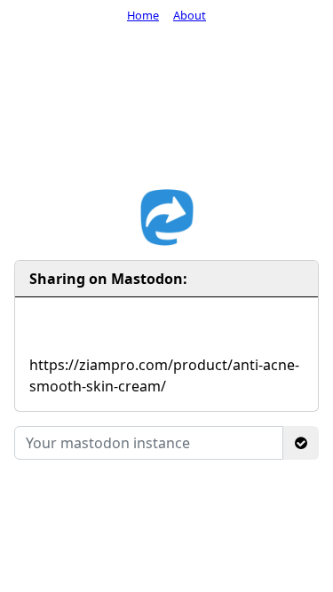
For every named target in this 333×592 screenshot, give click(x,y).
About (189, 15)
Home (143, 15)
